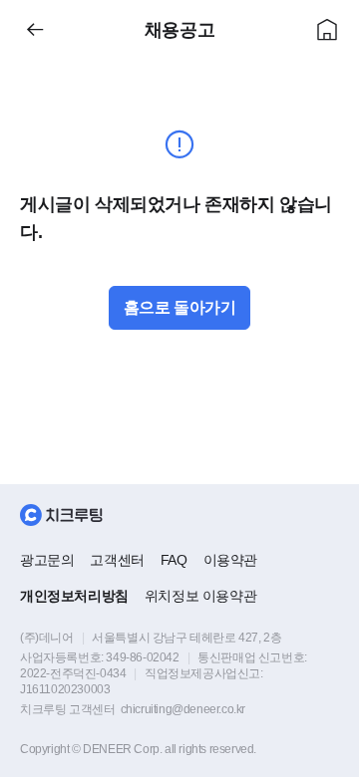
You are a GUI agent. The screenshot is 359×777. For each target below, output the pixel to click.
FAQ (174, 560)
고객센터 (117, 560)
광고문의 (47, 560)
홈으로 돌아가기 (180, 307)
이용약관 (230, 560)
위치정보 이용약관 (200, 596)
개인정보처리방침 (74, 596)
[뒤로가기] (35, 30)
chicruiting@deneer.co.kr (183, 709)
